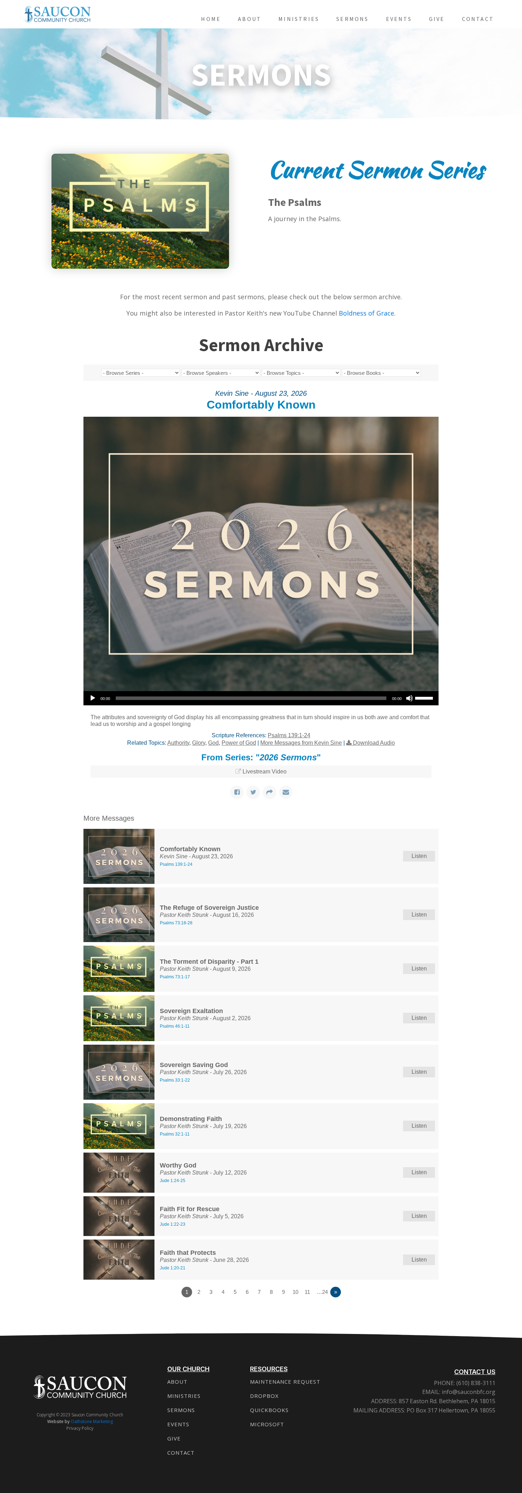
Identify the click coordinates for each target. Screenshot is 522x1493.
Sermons (352, 18)
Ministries (298, 18)
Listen (419, 856)
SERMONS (181, 1409)
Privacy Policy (79, 1428)
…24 (322, 1292)
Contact (478, 18)
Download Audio (374, 743)
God (213, 743)
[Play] (92, 698)
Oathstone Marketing (92, 1421)
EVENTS (178, 1424)
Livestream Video (265, 772)
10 (295, 1292)
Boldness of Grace (366, 313)
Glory (198, 743)
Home (211, 18)
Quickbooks (269, 1409)
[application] (261, 698)
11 (307, 1292)
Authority (178, 743)
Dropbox (264, 1395)
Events (399, 18)
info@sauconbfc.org (468, 1392)
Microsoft (267, 1424)
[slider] (425, 697)
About (249, 18)
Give (437, 18)
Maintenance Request (285, 1381)
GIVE (174, 1438)
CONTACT (181, 1452)
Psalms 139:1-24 (289, 735)
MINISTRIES (184, 1395)
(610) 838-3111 (475, 1383)
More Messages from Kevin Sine (301, 743)
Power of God (239, 743)
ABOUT (177, 1381)
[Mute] (409, 698)
